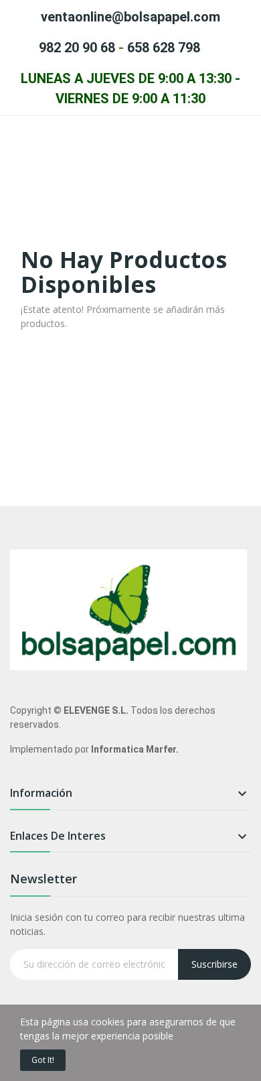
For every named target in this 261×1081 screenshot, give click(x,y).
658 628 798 (163, 48)
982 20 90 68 (77, 48)
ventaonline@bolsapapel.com (130, 17)
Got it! (42, 1060)
